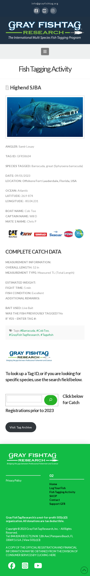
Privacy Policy (13, 480)
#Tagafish (47, 334)
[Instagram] (53, 10)
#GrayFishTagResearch (24, 334)
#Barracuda (27, 330)
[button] (45, 51)
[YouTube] (45, 10)
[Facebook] (36, 10)
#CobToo (42, 330)
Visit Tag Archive (21, 427)
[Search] (50, 400)
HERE (52, 555)
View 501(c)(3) (31, 540)
